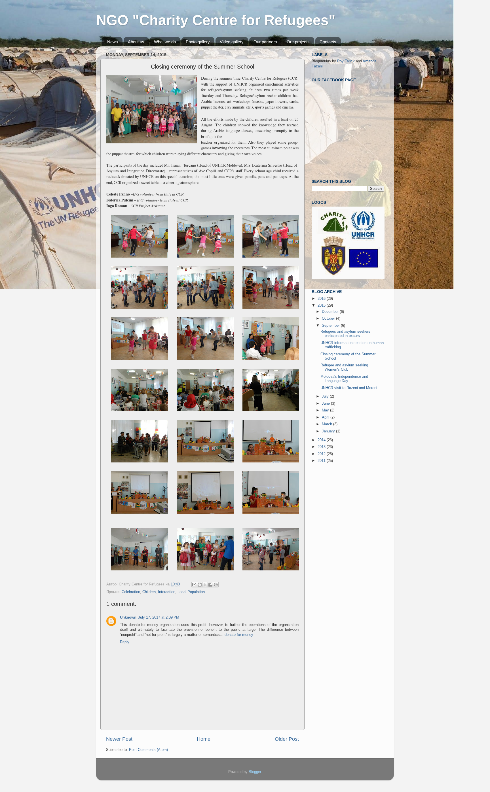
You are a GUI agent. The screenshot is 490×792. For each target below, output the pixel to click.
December (331, 312)
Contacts (328, 41)
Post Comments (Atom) (148, 750)
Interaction (166, 592)
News (112, 41)
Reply (124, 642)
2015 (322, 305)
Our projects (298, 41)
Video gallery (232, 41)
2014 (322, 440)
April (326, 417)
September (331, 326)
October (329, 318)
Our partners (265, 41)
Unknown (128, 617)
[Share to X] (205, 584)
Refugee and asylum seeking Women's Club (344, 367)
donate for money (239, 635)
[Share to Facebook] (210, 584)
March (327, 424)
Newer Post (119, 739)
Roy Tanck (346, 61)
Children (149, 592)
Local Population (191, 592)
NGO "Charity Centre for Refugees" (215, 20)
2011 (322, 461)
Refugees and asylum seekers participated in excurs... (345, 334)
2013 (322, 447)
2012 (322, 454)
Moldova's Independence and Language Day (344, 379)
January (329, 431)
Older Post (287, 739)
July (326, 396)
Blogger (255, 772)
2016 (322, 299)
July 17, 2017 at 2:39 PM (158, 617)
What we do (165, 41)
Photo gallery (198, 41)
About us (136, 41)
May (326, 410)
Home (203, 739)
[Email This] (194, 584)
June (326, 403)
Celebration (131, 592)
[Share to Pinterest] (216, 584)
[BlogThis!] (199, 584)
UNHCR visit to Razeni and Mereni (348, 388)
